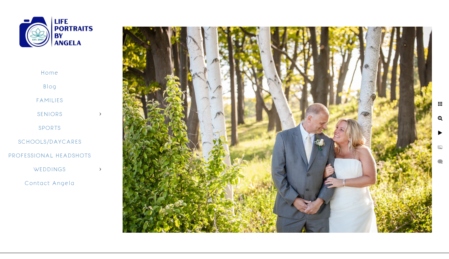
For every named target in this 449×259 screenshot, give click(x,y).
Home (50, 72)
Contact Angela (50, 183)
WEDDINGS (50, 169)
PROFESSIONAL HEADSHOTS (49, 155)
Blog (50, 86)
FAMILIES (49, 100)
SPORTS (49, 127)
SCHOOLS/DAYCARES (50, 141)
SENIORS (49, 114)
